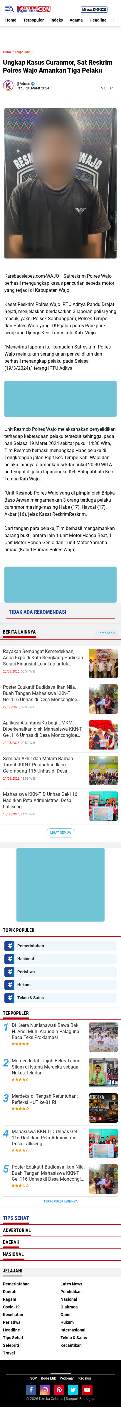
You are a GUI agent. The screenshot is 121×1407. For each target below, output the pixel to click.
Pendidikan (71, 1291)
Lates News (71, 1284)
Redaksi (84, 1378)
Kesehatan (13, 1314)
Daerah (9, 1291)
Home (10, 20)
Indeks (57, 20)
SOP (33, 1378)
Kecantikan (71, 1345)
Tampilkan (105, 633)
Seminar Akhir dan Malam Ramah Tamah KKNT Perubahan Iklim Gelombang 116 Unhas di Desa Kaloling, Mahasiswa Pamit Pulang (39, 765)
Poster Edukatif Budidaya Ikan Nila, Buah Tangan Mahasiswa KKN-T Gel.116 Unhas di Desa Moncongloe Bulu (40, 693)
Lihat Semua (60, 833)
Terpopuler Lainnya (60, 1201)
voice (106, 88)
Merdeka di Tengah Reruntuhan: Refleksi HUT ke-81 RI (45, 1099)
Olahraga (69, 1307)
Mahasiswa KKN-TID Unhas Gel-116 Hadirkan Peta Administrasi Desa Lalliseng (40, 800)
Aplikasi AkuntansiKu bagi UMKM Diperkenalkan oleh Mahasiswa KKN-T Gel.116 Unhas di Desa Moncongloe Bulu (42, 729)
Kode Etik (48, 1378)
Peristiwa (26, 971)
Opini (65, 1314)
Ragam (9, 1299)
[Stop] (116, 88)
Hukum (24, 984)
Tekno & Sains (30, 997)
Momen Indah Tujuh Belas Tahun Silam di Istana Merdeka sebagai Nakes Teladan (46, 1067)
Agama (76, 20)
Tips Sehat (13, 1337)
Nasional (25, 958)
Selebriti (11, 1345)
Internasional (72, 1330)
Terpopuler (33, 20)
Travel (9, 1353)
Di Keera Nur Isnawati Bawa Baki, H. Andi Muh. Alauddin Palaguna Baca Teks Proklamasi (46, 1031)
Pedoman (67, 1378)
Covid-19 (11, 1307)
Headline (98, 20)
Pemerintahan (30, 945)
